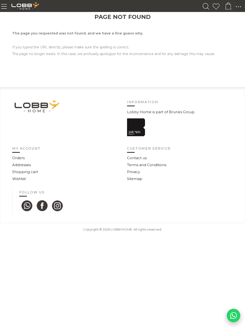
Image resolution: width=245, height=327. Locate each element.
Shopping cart (25, 171)
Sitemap (134, 178)
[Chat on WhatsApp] (233, 315)
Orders (18, 158)
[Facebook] (42, 205)
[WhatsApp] (27, 205)
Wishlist (217, 6)
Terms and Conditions (146, 165)
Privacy (133, 171)
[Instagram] (57, 205)
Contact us (137, 158)
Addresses (21, 165)
